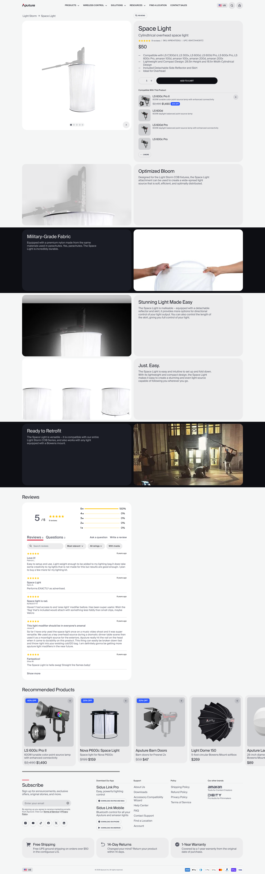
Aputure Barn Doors (151, 751)
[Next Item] (126, 124)
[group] (225, 788)
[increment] (151, 80)
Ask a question (99, 537)
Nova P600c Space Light (99, 751)
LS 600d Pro (160, 125)
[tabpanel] (77, 609)
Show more (33, 673)
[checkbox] (114, 546)
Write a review (118, 537)
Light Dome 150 (203, 751)
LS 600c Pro (160, 139)
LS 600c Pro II (161, 96)
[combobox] (232, 5)
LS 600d (158, 110)
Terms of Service (51, 812)
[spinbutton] (146, 80)
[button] (239, 5)
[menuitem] (72, 5)
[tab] (55, 537)
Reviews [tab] (35, 537)
